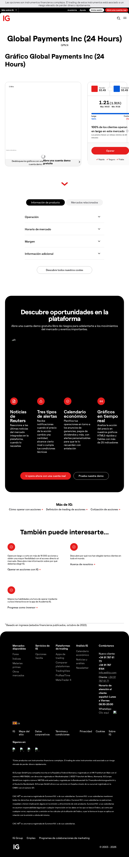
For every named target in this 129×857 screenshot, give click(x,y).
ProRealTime (63, 675)
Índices (17, 658)
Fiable (121, 159)
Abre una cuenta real (116, 10)
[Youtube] (29, 749)
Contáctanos (106, 645)
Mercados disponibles (19, 647)
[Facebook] (14, 749)
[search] (118, 18)
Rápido (102, 159)
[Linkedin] (37, 749)
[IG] (6, 18)
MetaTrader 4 (63, 679)
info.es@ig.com (107, 672)
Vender (102, 88)
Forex (16, 654)
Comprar (125, 88)
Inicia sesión (96, 10)
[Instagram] (22, 749)
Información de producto (45, 202)
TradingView (63, 670)
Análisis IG (82, 645)
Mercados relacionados (84, 202)
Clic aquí (104, 712)
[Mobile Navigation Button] (125, 18)
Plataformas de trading (63, 647)
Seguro (112, 159)
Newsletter (82, 667)
